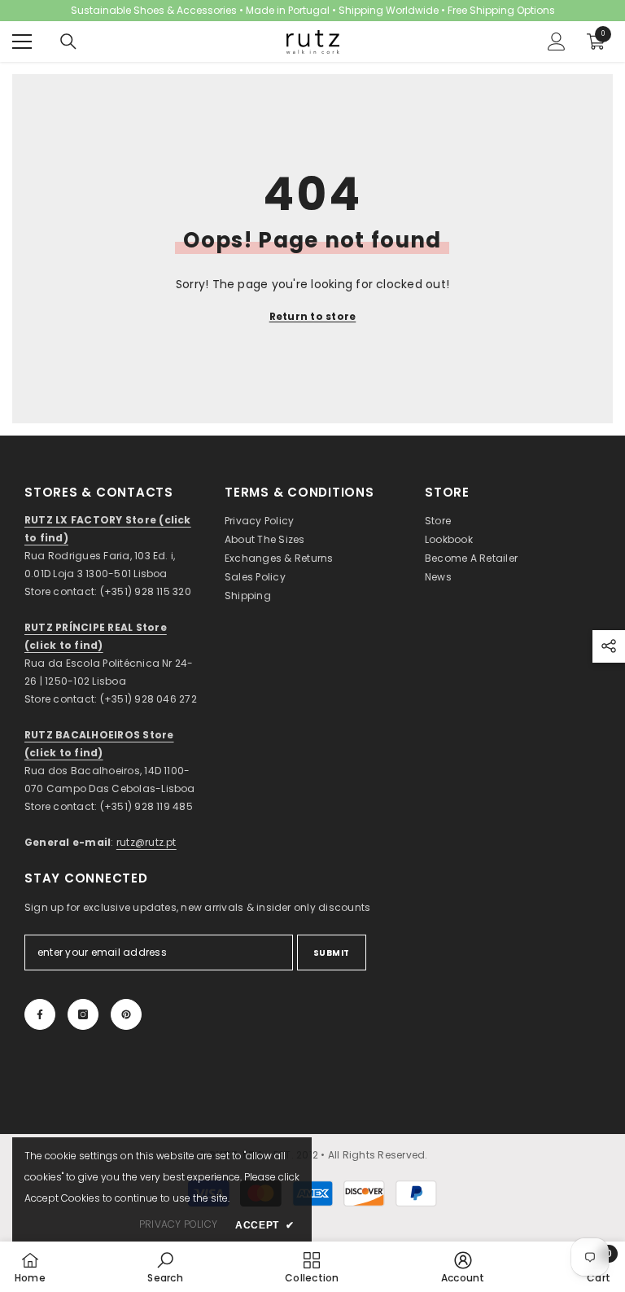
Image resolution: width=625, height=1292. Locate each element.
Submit (331, 953)
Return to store (312, 316)
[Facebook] (39, 1014)
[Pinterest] (126, 1014)
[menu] (22, 41)
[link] (165, 1267)
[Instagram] (83, 1014)
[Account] (557, 41)
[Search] (68, 41)
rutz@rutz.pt (146, 842)
